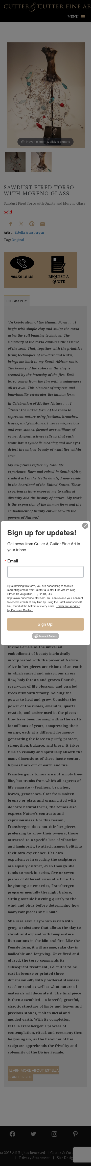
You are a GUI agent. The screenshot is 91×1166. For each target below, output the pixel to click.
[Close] (85, 526)
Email (12, 561)
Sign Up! (45, 624)
